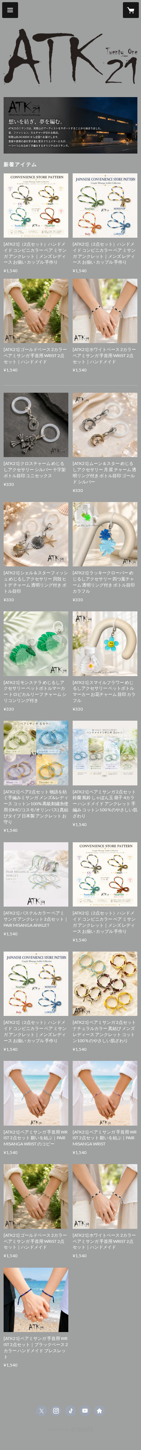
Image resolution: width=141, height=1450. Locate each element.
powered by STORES (70, 1431)
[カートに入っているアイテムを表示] (131, 10)
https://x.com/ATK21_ (41, 1410)
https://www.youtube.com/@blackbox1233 (85, 1410)
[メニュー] (10, 10)
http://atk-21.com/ (99, 1410)
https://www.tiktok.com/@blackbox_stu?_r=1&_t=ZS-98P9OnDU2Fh (70, 1410)
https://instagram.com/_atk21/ (56, 1410)
